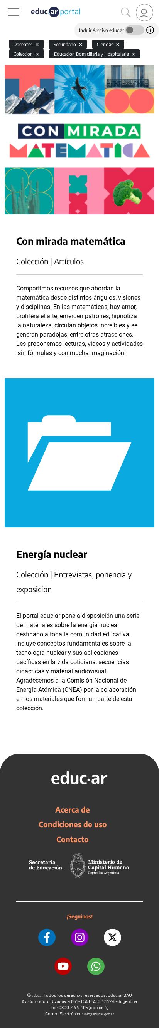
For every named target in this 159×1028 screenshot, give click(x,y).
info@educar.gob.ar (99, 1014)
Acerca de (72, 809)
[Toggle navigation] (7, 4)
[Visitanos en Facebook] (46, 937)
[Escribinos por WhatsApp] (95, 966)
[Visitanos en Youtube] (63, 966)
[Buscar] (126, 13)
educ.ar (37, 995)
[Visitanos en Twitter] (112, 937)
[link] (144, 12)
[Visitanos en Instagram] (79, 937)
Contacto (72, 839)
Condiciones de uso (73, 824)
